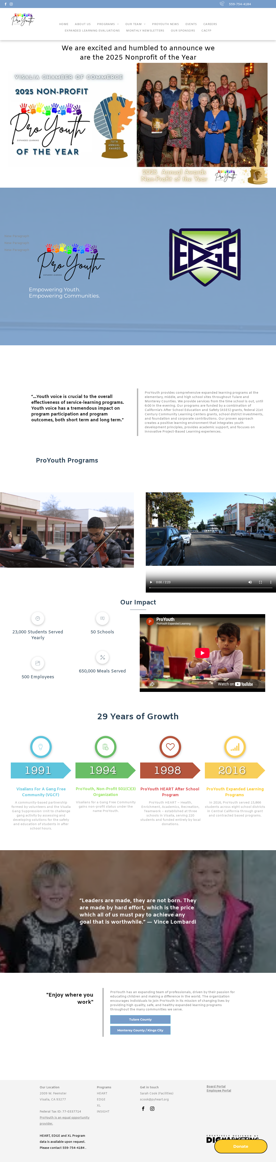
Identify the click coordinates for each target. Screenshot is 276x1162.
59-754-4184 (74, 1148)
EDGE (101, 1100)
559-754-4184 (240, 4)
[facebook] (5, 5)
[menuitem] (64, 25)
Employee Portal (219, 1091)
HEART (102, 1094)
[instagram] (11, 5)
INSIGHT (103, 1112)
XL (99, 1106)
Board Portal (216, 1087)
